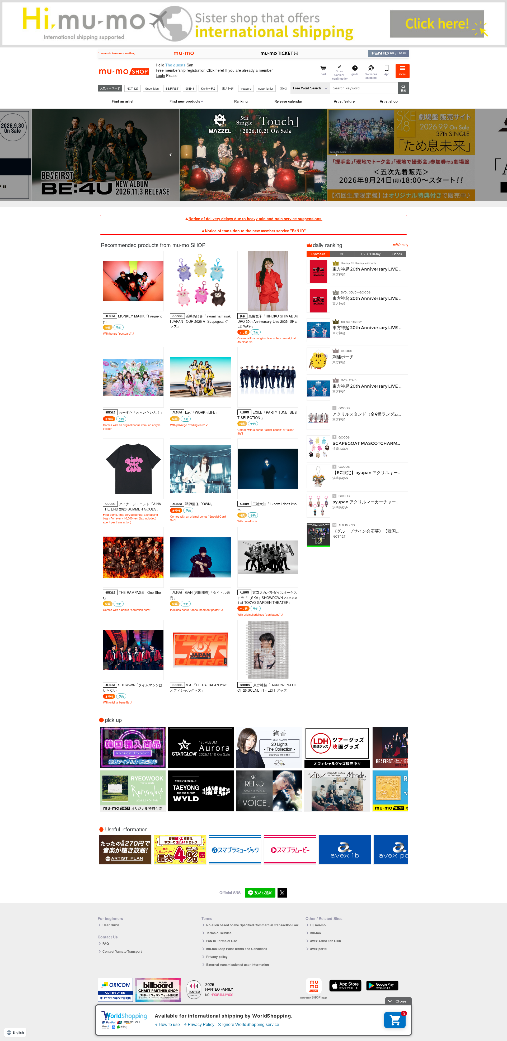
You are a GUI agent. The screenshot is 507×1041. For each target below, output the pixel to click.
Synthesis (318, 254)
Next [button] (336, 155)
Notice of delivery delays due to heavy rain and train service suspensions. (255, 218)
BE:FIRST (172, 88)
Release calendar (288, 101)
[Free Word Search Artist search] (310, 88)
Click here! (215, 70)
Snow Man (152, 88)
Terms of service (219, 933)
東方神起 (228, 88)
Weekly (402, 244)
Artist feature (344, 101)
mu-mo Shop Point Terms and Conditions (236, 948)
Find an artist (122, 101)
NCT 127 (132, 88)
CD (342, 254)
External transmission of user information (237, 964)
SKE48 (189, 88)
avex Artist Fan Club (325, 940)
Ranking (241, 101)
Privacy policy (217, 956)
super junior (265, 88)
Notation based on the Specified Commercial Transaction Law (252, 925)
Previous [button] (170, 155)
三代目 (284, 88)
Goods (397, 254)
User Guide (110, 925)
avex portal (318, 948)
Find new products (185, 101)
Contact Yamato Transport (122, 951)
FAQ (105, 943)
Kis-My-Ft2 (208, 88)
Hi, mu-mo (318, 925)
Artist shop (389, 101)
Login (160, 75)
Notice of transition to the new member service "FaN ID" (255, 230)
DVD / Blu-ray (371, 254)
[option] (106, 155)
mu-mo (315, 933)
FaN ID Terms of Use (221, 940)
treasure (246, 88)
